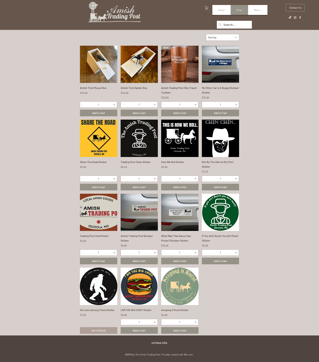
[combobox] (222, 37)
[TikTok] (290, 17)
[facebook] (300, 17)
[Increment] (114, 104)
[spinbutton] (98, 104)
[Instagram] (295, 17)
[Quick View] (98, 64)
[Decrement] (82, 104)
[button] (207, 8)
